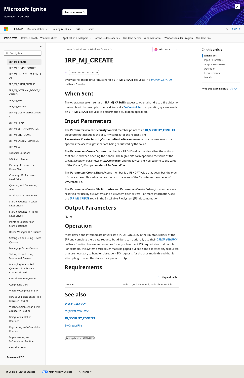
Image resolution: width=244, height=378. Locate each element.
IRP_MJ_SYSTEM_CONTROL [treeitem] (24, 140)
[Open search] (227, 29)
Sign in (236, 28)
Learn (69, 49)
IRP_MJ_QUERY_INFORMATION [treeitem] (25, 114)
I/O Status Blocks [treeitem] (18, 159)
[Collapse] (41, 46)
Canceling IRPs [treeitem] (17, 347)
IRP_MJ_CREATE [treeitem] (18, 61)
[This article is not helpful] (236, 89)
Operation (209, 68)
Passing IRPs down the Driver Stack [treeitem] (22, 167)
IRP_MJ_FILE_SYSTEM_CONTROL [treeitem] (25, 76)
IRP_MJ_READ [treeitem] (16, 122)
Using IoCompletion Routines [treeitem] (20, 319)
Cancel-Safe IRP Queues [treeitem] (22, 278)
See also (208, 77)
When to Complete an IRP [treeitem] (23, 290)
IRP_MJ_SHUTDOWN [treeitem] (20, 134)
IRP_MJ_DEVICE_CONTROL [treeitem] (23, 68)
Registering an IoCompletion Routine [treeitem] (25, 329)
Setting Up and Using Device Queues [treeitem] (25, 240)
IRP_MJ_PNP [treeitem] (15, 100)
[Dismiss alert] (237, 6)
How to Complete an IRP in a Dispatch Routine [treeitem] (25, 298)
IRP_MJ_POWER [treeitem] (17, 106)
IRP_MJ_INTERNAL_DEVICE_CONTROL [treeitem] (25, 92)
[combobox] (22, 53)
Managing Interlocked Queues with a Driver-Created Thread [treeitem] (21, 268)
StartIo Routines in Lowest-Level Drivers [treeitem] (24, 203)
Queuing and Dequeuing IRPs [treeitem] (23, 187)
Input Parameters (214, 59)
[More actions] (176, 49)
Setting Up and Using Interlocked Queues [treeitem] (21, 256)
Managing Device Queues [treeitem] (23, 248)
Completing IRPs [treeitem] (18, 284)
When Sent (210, 55)
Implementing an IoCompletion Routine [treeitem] (21, 339)
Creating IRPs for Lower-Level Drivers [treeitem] (22, 177)
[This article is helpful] (232, 89)
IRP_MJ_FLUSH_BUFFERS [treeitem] (22, 84)
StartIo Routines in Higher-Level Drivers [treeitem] (24, 213)
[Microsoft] (6, 29)
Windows (81, 49)
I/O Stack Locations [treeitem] (19, 152)
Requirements (212, 73)
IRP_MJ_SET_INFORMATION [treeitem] (24, 128)
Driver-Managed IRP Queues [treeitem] (25, 232)
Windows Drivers (99, 49)
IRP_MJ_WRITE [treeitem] (17, 146)
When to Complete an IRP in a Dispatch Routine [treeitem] (25, 309)
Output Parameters (214, 64)
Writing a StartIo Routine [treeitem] (23, 195)
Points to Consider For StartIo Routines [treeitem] (21, 224)
